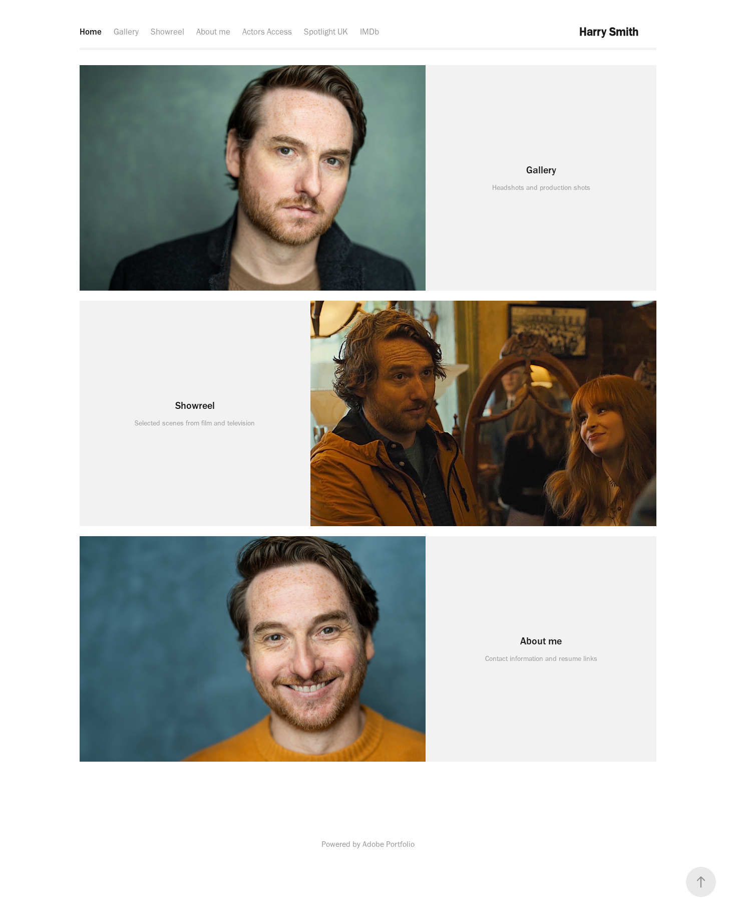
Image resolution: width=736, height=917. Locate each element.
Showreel (167, 32)
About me (213, 32)
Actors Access (267, 32)
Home (91, 32)
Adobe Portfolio (388, 844)
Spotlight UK (326, 32)
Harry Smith (608, 32)
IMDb (369, 32)
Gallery (126, 32)
